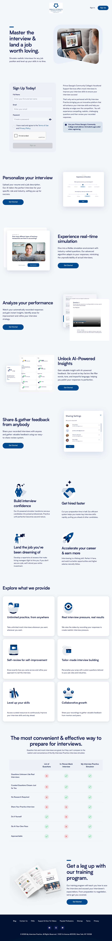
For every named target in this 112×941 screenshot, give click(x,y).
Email (15, 105)
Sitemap (80, 921)
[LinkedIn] (63, 928)
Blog (14, 921)
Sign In (92, 8)
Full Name (16, 95)
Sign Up (103, 8)
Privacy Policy (25, 128)
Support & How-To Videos (47, 921)
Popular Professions (67, 921)
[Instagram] (56, 928)
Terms (88, 921)
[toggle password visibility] (50, 119)
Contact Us (23, 921)
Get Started (13, 202)
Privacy (96, 921)
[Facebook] (49, 928)
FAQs (33, 921)
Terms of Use (43, 125)
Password (16, 115)
